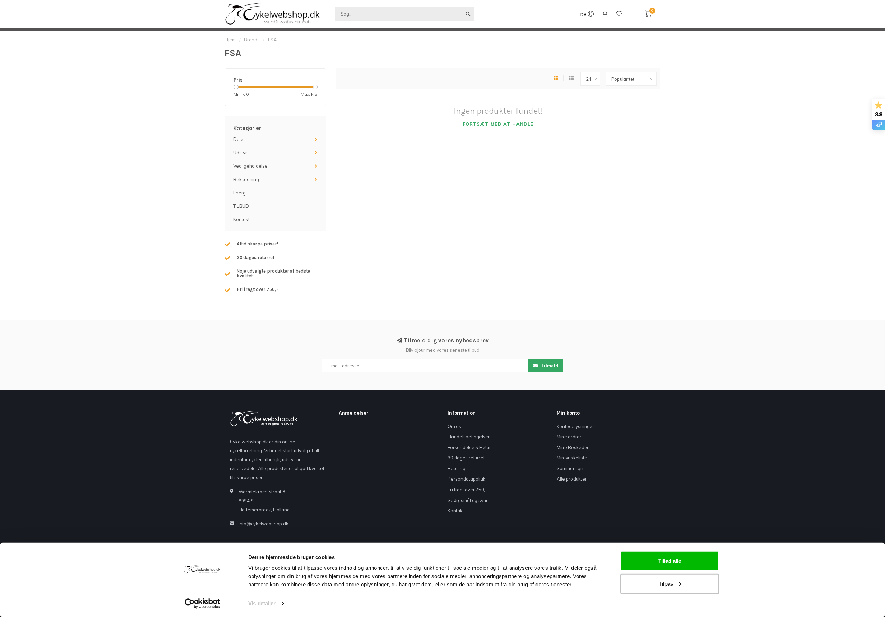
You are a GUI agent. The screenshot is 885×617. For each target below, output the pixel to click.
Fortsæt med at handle (498, 124)
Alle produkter (572, 479)
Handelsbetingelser (469, 436)
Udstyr (240, 152)
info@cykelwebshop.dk (263, 523)
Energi (240, 193)
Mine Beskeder (573, 447)
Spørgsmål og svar (468, 500)
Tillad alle (669, 561)
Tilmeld (548, 365)
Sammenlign (570, 468)
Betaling (456, 468)
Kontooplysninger (575, 426)
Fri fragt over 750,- (467, 489)
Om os (454, 426)
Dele (238, 139)
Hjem (230, 39)
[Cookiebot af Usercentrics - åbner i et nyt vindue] (202, 603)
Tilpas (666, 583)
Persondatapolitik (466, 479)
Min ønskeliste (572, 458)
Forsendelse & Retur (469, 447)
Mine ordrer (569, 436)
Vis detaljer (262, 603)
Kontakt (241, 219)
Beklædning (246, 179)
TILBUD (241, 206)
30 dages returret (466, 458)
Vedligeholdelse (250, 166)
